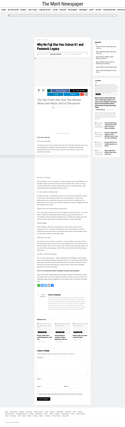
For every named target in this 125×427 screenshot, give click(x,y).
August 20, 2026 (110, 109)
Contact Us (48, 415)
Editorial (29, 415)
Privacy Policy (65, 415)
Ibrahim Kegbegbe (55, 54)
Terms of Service (56, 415)
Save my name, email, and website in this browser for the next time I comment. (60, 394)
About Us (35, 415)
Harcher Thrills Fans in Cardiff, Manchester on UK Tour (44, 337)
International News (109, 10)
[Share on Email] (82, 94)
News (4, 10)
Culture (55, 10)
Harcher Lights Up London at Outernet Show (106, 67)
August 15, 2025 (67, 54)
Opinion (98, 94)
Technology (13, 415)
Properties (57, 413)
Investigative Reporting (21, 413)
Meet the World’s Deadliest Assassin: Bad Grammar (62, 271)
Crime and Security (45, 10)
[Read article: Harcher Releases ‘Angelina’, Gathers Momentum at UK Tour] (62, 328)
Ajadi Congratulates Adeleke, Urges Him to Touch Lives (111, 152)
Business (23, 10)
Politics (51, 413)
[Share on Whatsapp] (49, 90)
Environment (83, 10)
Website (66, 386)
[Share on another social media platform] (86, 94)
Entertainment (72, 10)
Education (63, 10)
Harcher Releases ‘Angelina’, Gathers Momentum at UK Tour (61, 337)
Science (73, 413)
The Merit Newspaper (62, 3)
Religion (41, 415)
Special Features (81, 413)
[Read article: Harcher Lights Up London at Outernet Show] (80, 328)
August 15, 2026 (59, 341)
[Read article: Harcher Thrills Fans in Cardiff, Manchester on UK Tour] (44, 328)
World (23, 415)
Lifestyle (31, 413)
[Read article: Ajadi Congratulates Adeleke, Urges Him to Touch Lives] (99, 153)
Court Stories (32, 10)
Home (38, 40)
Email (39, 386)
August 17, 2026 (41, 341)
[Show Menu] (2, 9)
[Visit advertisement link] (62, 26)
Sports (6, 415)
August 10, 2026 (77, 339)
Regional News (65, 413)
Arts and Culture (13, 10)
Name (39, 379)
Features (98, 10)
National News (38, 413)
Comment (40, 357)
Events (91, 10)
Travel (19, 415)
